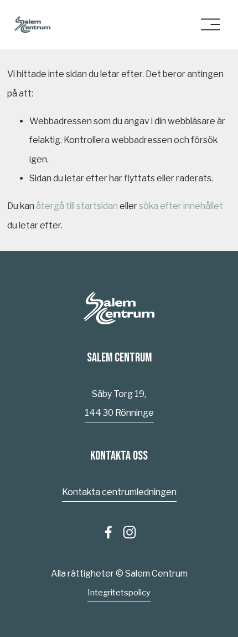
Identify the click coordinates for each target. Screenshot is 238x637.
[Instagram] (129, 532)
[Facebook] (108, 532)
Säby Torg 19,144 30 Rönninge (119, 403)
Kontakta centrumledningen (119, 492)
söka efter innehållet (181, 206)
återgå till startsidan (77, 206)
